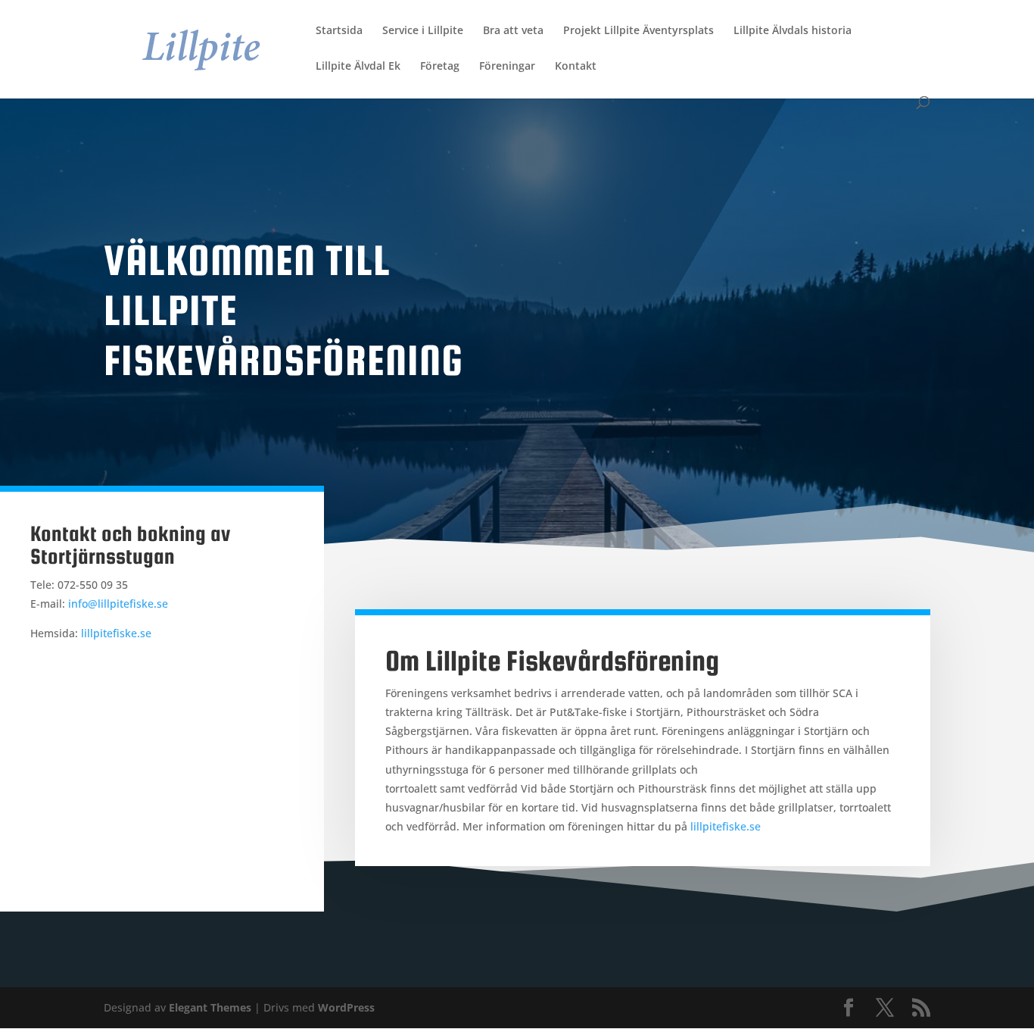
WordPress (346, 1007)
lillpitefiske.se (116, 633)
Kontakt (575, 67)
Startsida (339, 31)
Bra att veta (513, 31)
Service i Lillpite (422, 31)
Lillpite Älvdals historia (792, 31)
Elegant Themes (210, 1007)
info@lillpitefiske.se (118, 603)
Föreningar (507, 67)
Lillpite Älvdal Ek (358, 67)
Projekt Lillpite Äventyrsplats (638, 31)
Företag (439, 67)
